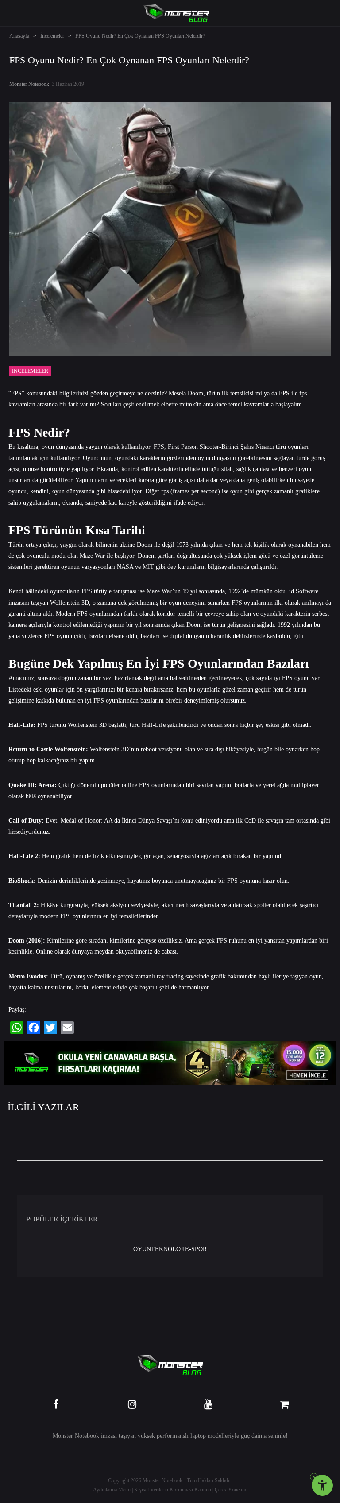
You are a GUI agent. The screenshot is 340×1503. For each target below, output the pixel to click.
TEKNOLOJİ (168, 1249)
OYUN (142, 1249)
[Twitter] (50, 1027)
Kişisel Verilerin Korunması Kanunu (172, 1490)
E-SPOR (196, 1249)
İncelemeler (52, 36)
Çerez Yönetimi (231, 1490)
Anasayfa (19, 36)
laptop (198, 1436)
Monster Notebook (29, 84)
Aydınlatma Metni (112, 1490)
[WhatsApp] (16, 1027)
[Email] (67, 1027)
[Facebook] (33, 1027)
